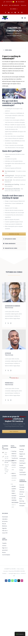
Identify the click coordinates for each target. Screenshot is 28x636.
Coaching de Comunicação (22, 473)
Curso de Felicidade (21, 486)
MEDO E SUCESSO (14, 474)
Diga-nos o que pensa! (5, 549)
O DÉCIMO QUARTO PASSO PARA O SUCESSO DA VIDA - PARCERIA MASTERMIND (14, 493)
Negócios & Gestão (22, 455)
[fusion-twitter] (8, 323)
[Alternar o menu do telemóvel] (25, 18)
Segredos (4, 528)
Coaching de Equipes (22, 464)
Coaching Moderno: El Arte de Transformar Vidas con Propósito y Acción (14, 458)
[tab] (14, 50)
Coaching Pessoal (21, 450)
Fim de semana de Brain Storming (22, 497)
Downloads (5, 516)
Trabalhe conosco (4, 544)
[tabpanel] (14, 145)
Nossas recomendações (5, 553)
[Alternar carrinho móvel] (22, 18)
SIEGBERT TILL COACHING (10, 568)
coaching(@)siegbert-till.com (7, 461)
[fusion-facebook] (5, 323)
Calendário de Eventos (5, 520)
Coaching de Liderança (22, 459)
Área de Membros (4, 525)
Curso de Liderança (21, 491)
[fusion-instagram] (10, 323)
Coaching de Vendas (22, 469)
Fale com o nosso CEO (5, 532)
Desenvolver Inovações (22, 504)
